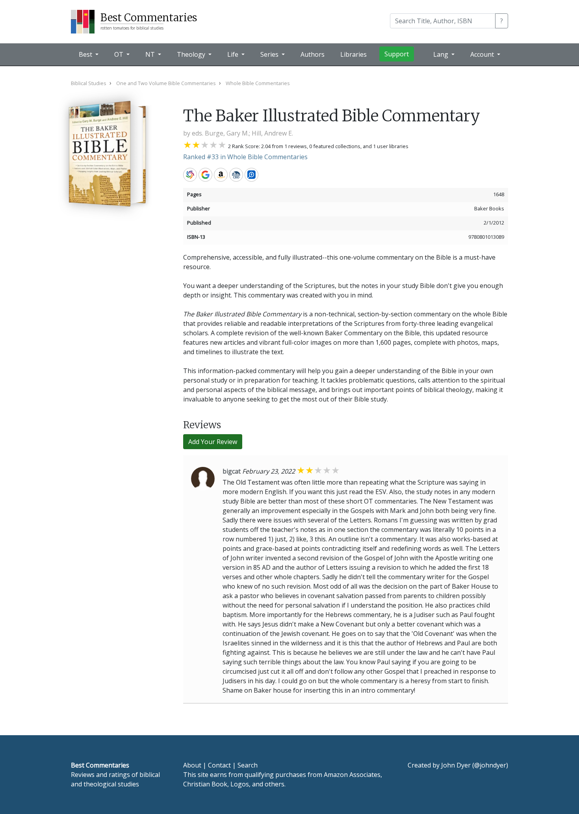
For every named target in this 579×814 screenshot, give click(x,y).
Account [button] (482, 54)
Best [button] (86, 54)
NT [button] (150, 54)
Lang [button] (441, 54)
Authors (313, 54)
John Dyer (456, 765)
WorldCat (190, 175)
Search (248, 765)
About (192, 765)
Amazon (221, 175)
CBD (236, 175)
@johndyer (490, 765)
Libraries (353, 54)
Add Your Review (212, 441)
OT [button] (119, 54)
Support (396, 54)
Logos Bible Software (251, 175)
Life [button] (233, 54)
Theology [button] (192, 54)
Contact (219, 765)
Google (205, 175)
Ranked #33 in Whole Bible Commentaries (245, 156)
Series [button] (270, 54)
